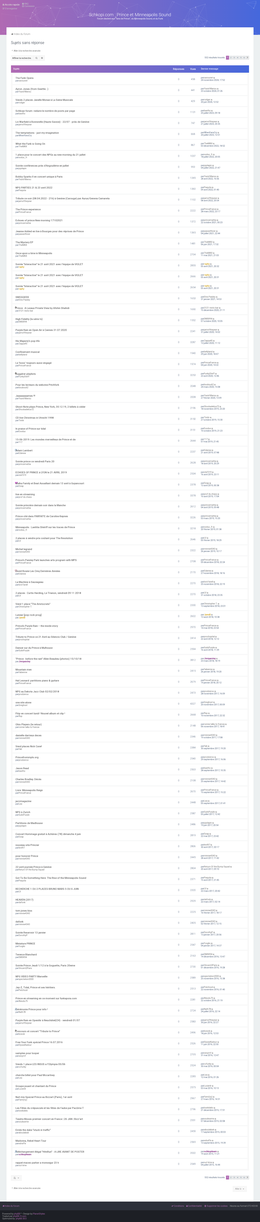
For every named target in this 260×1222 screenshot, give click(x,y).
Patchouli (23, 990)
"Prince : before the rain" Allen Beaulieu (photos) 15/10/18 (48, 658)
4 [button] (237, 57)
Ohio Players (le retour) (28, 724)
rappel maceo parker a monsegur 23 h (37, 1162)
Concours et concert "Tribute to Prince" (37, 1031)
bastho (22, 113)
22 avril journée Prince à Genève (33, 866)
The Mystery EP (24, 242)
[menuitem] (25, 4)
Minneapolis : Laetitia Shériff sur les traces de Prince (45, 527)
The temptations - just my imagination (37, 132)
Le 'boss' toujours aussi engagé (33, 362)
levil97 (22, 848)
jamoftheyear (25, 124)
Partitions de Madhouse (29, 823)
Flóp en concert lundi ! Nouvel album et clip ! (40, 713)
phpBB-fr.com (19, 1216)
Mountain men (23, 669)
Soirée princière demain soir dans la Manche (40, 505)
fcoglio (22, 946)
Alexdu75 (23, 1001)
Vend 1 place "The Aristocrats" (32, 603)
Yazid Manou (25, 91)
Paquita (22, 190)
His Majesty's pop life (27, 340)
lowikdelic (23, 1111)
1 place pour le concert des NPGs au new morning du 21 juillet (50, 154)
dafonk (22, 902)
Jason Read (22, 768)
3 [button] (234, 57)
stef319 (22, 475)
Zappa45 (23, 343)
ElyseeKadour (25, 1045)
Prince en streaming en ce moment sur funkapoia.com (46, 998)
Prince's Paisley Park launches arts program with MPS (46, 560)
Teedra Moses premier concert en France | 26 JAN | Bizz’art (49, 1118)
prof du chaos (25, 497)
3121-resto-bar (26, 311)
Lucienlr (22, 1089)
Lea (20, 804)
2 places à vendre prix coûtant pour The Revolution (44, 538)
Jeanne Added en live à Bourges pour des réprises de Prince (49, 231)
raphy (21, 267)
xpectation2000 (26, 979)
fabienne (23, 672)
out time (23, 1165)
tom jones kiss (23, 910)
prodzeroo (24, 694)
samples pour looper (27, 1053)
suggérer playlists (25, 373)
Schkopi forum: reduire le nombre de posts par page (45, 110)
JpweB (22, 617)
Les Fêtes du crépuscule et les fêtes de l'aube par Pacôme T (49, 1108)
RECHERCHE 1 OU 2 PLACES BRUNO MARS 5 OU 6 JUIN (47, 888)
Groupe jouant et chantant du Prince (35, 1086)
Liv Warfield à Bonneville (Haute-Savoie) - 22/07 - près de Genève (52, 121)
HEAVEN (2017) (24, 899)
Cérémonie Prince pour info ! (31, 1009)
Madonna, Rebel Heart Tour (30, 1140)
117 (20, 442)
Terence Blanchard (26, 954)
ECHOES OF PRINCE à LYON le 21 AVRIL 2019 (41, 472)
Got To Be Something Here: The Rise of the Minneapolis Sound (50, 877)
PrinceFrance (25, 212)
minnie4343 (24, 552)
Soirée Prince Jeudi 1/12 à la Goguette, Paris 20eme (45, 965)
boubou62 (23, 387)
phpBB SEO (21, 1218)
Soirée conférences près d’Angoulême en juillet (42, 165)
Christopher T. (25, 606)
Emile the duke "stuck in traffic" (33, 1129)
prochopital (24, 639)
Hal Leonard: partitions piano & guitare (37, 680)
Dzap (21, 486)
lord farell (23, 585)
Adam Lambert (23, 450)
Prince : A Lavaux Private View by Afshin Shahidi (42, 308)
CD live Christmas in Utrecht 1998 (34, 417)
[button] (247, 57)
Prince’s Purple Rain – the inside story (36, 625)
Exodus (22, 431)
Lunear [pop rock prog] (28, 614)
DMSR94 (23, 322)
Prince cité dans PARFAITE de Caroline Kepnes (41, 516)
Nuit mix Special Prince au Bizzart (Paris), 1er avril (43, 1097)
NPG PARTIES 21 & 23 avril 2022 (33, 187)
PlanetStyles (39, 1214)
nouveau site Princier (27, 845)
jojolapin (22, 168)
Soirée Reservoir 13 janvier (30, 932)
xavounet (23, 80)
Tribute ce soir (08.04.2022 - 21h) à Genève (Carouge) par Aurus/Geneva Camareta (62, 198)
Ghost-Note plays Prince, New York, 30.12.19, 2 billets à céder (50, 406)
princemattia (25, 223)
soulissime (24, 1121)
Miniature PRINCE (25, 943)
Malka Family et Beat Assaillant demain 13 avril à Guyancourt (49, 483)
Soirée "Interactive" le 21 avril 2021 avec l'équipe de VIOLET (49, 264)
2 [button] (230, 57)
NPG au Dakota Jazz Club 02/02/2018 (37, 691)
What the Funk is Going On (30, 143)
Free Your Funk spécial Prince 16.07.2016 (39, 1042)
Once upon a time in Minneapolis (33, 253)
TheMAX (23, 146)
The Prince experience (28, 209)
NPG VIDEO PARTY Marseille (31, 976)
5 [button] (240, 57)
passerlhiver (24, 234)
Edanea (22, 453)
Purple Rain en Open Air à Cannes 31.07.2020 (41, 329)
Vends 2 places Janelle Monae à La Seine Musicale (44, 99)
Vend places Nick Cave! (28, 746)
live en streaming (25, 494)
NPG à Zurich (22, 812)
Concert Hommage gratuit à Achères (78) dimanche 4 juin (48, 834)
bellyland (23, 354)
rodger (22, 102)
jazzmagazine (23, 801)
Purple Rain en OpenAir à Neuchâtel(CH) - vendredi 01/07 (47, 1020)
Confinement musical (27, 351)
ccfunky (22, 1067)
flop (20, 716)
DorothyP (23, 935)
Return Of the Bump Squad (31, 869)
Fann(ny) (23, 1100)
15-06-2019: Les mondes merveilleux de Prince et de (45, 439)
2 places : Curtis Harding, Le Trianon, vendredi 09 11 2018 (48, 592)
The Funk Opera (24, 77)
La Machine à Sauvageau (29, 582)
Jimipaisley (24, 661)
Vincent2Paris (25, 968)
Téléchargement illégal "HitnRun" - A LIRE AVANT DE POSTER (49, 1151)
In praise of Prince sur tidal (30, 428)
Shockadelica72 (26, 409)
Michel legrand (23, 549)
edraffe (22, 1143)
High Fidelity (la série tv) (29, 319)
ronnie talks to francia (29, 727)
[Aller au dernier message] (214, 77)
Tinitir (21, 420)
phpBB (17, 1214)
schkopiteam (25, 1154)
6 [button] (244, 57)
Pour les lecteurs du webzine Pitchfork (37, 384)
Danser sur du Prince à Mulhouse (34, 647)
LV (20, 541)
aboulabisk (24, 1132)
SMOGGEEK (22, 297)
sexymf (22, 1056)
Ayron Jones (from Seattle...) (31, 88)
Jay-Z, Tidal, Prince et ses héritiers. (35, 987)
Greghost (23, 705)
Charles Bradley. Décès (28, 779)
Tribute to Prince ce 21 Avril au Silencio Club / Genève (45, 636)
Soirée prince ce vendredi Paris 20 (34, 461)
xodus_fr (23, 157)
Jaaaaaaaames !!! (25, 395)
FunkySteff (24, 376)
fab (20, 749)
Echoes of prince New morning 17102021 (39, 220)
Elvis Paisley (24, 300)
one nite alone (23, 702)
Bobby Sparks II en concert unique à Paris (39, 176)
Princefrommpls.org (27, 757)
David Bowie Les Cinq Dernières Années (37, 571)
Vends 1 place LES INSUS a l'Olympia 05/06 (40, 1064)
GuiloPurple (24, 650)
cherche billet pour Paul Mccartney (35, 1075)
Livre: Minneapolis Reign (29, 790)
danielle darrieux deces (28, 735)
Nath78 (22, 1012)
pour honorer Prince (26, 855)
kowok (22, 1034)
